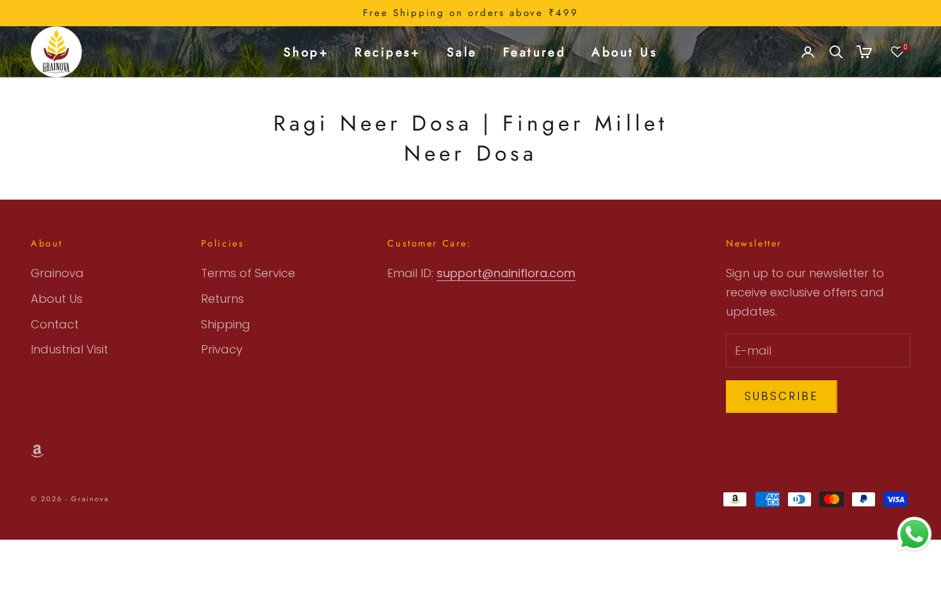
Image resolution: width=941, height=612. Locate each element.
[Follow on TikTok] (37, 451)
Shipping (225, 324)
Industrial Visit (69, 349)
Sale (462, 52)
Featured (535, 52)
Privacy (222, 349)
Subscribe (781, 396)
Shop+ (306, 52)
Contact (55, 324)
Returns (222, 299)
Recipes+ (388, 52)
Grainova (57, 273)
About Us (624, 52)
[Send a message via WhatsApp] (914, 534)
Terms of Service (248, 273)
